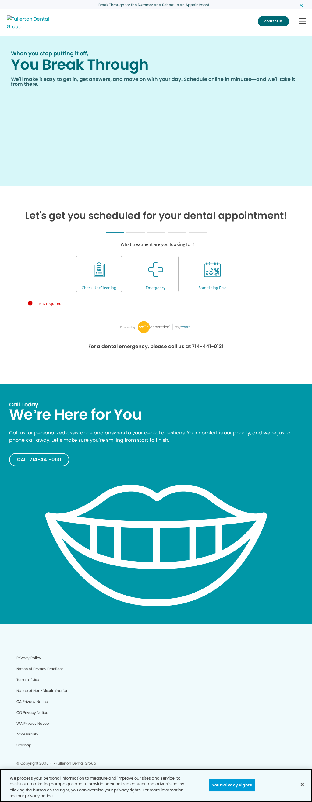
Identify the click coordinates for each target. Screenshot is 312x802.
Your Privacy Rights (232, 785)
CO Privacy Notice (32, 712)
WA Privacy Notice (32, 723)
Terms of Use (27, 679)
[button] (302, 21)
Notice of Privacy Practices (39, 668)
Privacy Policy (28, 657)
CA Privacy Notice (32, 701)
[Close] (302, 784)
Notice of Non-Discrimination (42, 690)
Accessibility (27, 734)
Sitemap (23, 745)
